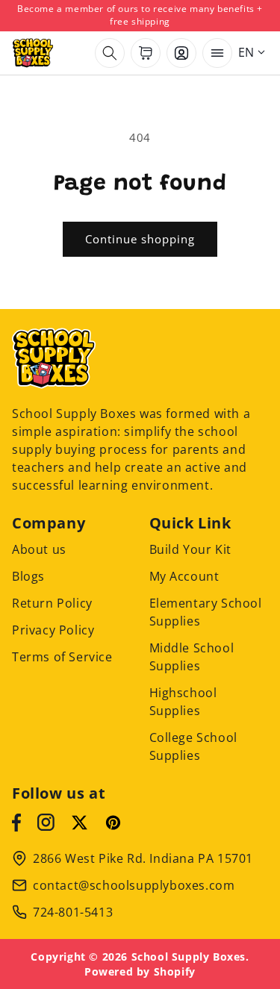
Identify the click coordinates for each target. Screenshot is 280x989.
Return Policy (52, 603)
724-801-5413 (73, 912)
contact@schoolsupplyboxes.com (133, 885)
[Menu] (217, 53)
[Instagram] (46, 823)
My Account (184, 576)
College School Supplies (193, 746)
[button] (110, 53)
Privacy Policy (53, 630)
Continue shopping (140, 238)
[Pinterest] (113, 823)
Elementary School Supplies (205, 612)
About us (39, 549)
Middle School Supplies (191, 657)
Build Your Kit (190, 549)
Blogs (28, 576)
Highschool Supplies (183, 701)
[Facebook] (16, 823)
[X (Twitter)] (79, 823)
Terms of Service (62, 657)
